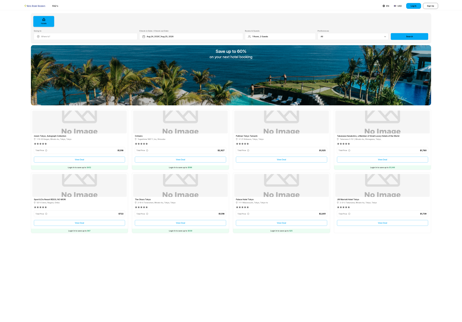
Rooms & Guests (252, 31)
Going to (38, 31)
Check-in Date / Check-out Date (153, 31)
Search (409, 36)
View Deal (79, 159)
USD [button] (400, 6)
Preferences (323, 31)
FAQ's (55, 6)
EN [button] (387, 6)
